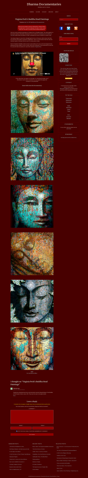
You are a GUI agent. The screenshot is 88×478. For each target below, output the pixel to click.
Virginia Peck (38, 46)
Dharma (32, 11)
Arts (68, 115)
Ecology (44, 11)
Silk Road (68, 107)
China (68, 109)
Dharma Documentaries (44, 4)
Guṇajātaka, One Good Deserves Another (42, 454)
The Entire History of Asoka (39, 449)
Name (21, 425)
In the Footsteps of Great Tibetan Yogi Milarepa (20, 454)
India (68, 105)
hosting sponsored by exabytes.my (69, 137)
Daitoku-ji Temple (36, 461)
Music (36, 373)
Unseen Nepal (36, 469)
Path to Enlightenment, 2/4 (15, 469)
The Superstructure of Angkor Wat (40, 466)
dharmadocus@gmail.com (65, 88)
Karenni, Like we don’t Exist (15, 466)
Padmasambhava (36, 459)
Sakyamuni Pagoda (13, 456)
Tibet (68, 111)
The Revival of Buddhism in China (17, 446)
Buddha (32, 373)
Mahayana (69, 100)
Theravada (69, 98)
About (57, 11)
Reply (14, 395)
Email (43, 425)
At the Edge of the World (15, 451)
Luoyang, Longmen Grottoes (16, 464)
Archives (51, 11)
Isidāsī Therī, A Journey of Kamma (40, 451)
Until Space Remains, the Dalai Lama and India (19, 449)
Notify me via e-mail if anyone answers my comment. (32, 431)
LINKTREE (68, 128)
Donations (68, 65)
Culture (38, 11)
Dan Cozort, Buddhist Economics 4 (17, 461)
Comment (32, 408)
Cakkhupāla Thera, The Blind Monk (40, 456)
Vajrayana (68, 102)
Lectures (68, 116)
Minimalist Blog (49, 476)
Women (69, 118)
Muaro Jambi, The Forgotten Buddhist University (43, 446)
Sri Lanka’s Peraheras (37, 464)
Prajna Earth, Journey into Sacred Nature (18, 459)
